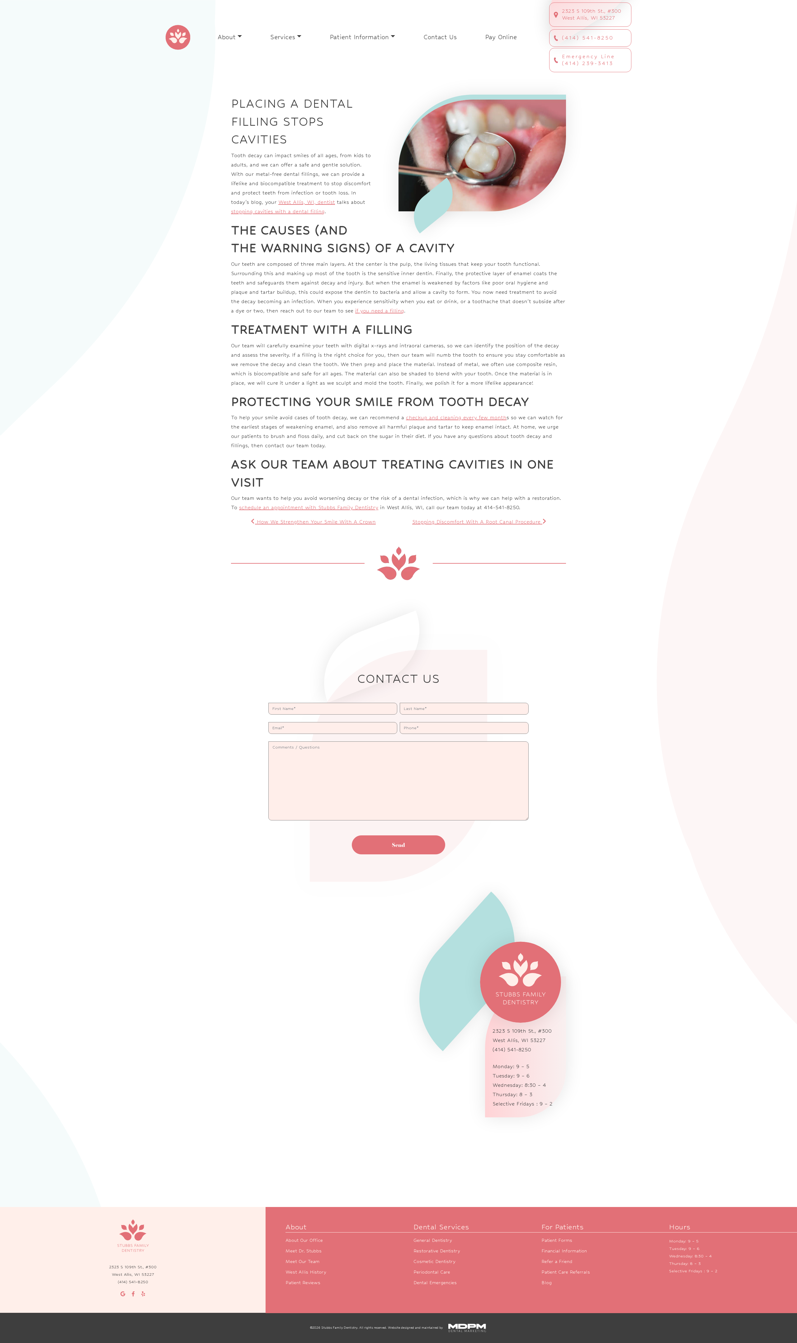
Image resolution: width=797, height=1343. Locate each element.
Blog (546, 1282)
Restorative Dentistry (436, 1250)
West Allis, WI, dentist (306, 202)
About (227, 37)
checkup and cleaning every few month (456, 417)
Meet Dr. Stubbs (303, 1250)
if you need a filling (379, 311)
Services (282, 37)
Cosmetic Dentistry (434, 1261)
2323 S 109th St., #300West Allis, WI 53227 (591, 14)
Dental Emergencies (435, 1282)
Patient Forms (556, 1240)
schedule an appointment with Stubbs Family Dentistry (308, 507)
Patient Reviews (302, 1282)
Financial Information (564, 1250)
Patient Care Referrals (565, 1272)
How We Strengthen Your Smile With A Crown (315, 522)
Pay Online (501, 37)
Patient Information (359, 37)
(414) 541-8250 (588, 38)
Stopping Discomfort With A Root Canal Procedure (477, 522)
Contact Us (440, 37)
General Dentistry (432, 1240)
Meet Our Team (302, 1261)
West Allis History (305, 1272)
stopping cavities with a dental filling (278, 211)
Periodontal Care (431, 1272)
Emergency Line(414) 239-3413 (588, 60)
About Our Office (304, 1240)
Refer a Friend (556, 1261)
